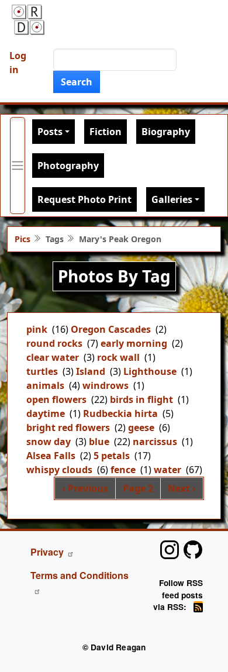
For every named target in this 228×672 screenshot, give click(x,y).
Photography (68, 165)
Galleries (171, 199)
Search (76, 81)
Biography (165, 131)
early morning (134, 343)
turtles (42, 371)
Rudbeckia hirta (120, 413)
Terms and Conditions (79, 575)
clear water (52, 357)
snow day (48, 441)
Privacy (47, 552)
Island (90, 371)
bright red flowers (68, 427)
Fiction (105, 131)
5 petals (112, 455)
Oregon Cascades (111, 329)
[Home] (28, 19)
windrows (105, 385)
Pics (22, 238)
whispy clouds (59, 469)
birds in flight (141, 399)
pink (36, 329)
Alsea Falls (50, 455)
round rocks (54, 343)
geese (141, 427)
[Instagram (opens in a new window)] (169, 549)
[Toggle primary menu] (17, 165)
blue (99, 441)
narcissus (155, 441)
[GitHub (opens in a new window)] (193, 549)
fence (123, 469)
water (167, 469)
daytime (45, 413)
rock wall (118, 357)
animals (45, 385)
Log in (17, 62)
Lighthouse (150, 371)
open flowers (56, 399)
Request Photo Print (84, 199)
